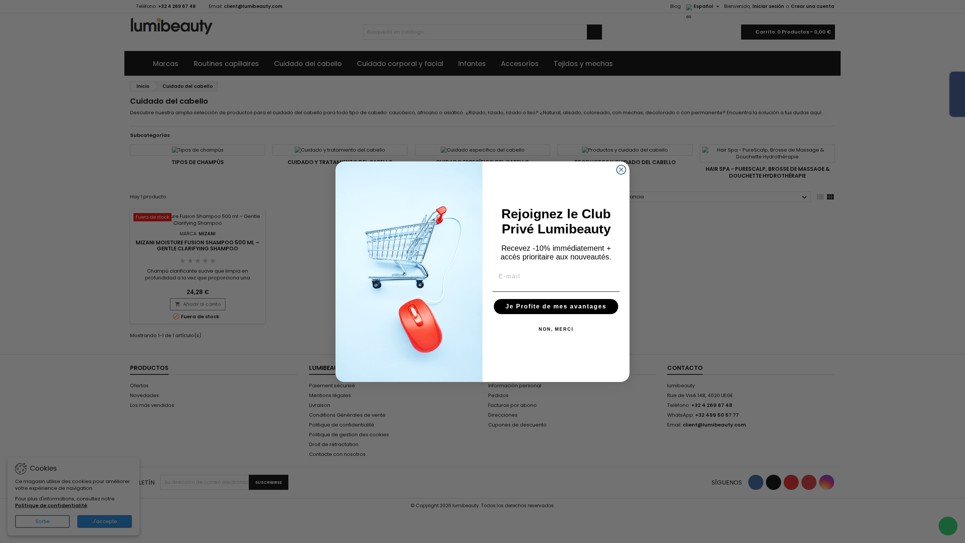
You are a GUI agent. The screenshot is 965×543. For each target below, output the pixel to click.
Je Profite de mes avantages (556, 306)
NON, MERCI (556, 329)
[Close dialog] (621, 169)
